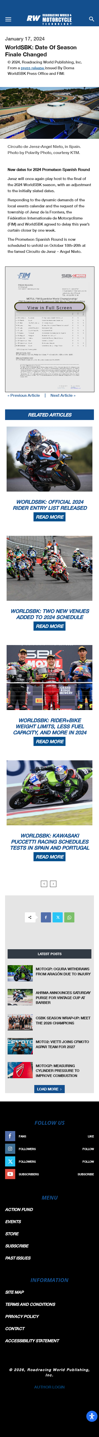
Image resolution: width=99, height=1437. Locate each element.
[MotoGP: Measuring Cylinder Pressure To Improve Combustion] (20, 1070)
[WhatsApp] (69, 917)
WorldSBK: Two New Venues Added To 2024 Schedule (49, 614)
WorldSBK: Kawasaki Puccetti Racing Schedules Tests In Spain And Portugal (49, 841)
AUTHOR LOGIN (49, 1386)
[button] (8, 19)
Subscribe (86, 1174)
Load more (47, 1089)
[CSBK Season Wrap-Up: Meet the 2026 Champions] (20, 1022)
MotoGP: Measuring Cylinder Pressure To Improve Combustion (57, 1071)
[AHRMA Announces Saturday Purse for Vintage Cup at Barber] (20, 997)
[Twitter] (58, 917)
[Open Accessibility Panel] (91, 1416)
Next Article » (63, 395)
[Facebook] (46, 917)
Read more (49, 517)
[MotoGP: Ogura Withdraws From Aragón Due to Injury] (20, 973)
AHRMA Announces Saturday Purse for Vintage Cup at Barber (63, 997)
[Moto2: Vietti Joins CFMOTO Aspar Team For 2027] (20, 1046)
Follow (88, 1149)
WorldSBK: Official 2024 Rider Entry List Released (50, 505)
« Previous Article (24, 395)
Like (91, 1136)
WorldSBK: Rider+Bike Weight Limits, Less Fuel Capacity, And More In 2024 (49, 726)
